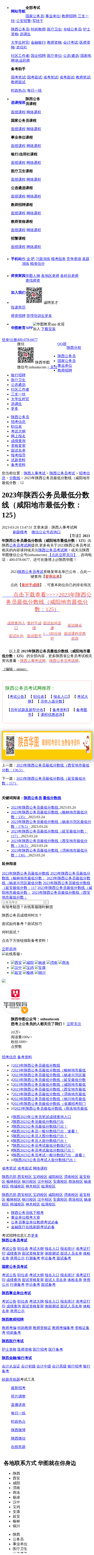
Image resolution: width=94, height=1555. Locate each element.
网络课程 (33, 112)
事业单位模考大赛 (25, 1217)
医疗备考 (55, 1349)
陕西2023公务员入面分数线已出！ (40, 1141)
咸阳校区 (55, 1177)
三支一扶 (18, 394)
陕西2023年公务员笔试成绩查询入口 (42, 1117)
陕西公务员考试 (62, 473)
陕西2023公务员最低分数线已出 (38, 1122)
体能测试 (52, 1253)
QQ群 (62, 344)
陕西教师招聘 (13, 1319)
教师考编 (9, 1328)
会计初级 (28, 1366)
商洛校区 (75, 1181)
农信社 (21, 47)
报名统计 (67, 1249)
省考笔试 (50, 77)
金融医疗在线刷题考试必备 (33, 1227)
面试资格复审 (33, 1253)
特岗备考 (13, 1333)
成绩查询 (18, 441)
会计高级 (59, 1366)
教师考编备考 (63, 1328)
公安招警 (23, 21)
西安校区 (25, 1177)
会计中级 (44, 1366)
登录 (5, 340)
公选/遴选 (71, 56)
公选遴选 (18, 385)
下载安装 (48, 329)
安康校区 (60, 1181)
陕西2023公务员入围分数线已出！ (40, 1136)
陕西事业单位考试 (16, 1293)
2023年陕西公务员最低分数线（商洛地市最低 (51, 1108)
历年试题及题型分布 (26, 710)
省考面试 (67, 77)
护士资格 (9, 1349)
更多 (48, 316)
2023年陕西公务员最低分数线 (35, 807)
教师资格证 (42, 1328)
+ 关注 (52, 367)
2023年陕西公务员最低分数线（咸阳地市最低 (49, 1084)
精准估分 (37, 264)
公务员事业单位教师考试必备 (34, 1222)
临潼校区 (48, 1186)
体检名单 (75, 1280)
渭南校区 (71, 1177)
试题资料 (18, 460)
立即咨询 (9, 949)
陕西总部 (9, 1177)
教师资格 (54, 42)
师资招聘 (18, 316)
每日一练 (34, 90)
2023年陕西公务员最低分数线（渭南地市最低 (49, 1094)
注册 (13, 340)
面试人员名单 (71, 1253)
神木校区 (33, 1186)
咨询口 (55, 532)
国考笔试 (18, 77)
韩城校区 (17, 1186)
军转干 (37, 21)
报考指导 (18, 455)
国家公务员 (35, 16)
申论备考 (48, 1258)
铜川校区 (29, 1181)
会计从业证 (11, 1366)
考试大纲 (18, 431)
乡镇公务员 (72, 29)
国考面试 (34, 77)
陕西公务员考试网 (53, 550)
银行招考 (75, 1366)
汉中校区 (44, 1181)
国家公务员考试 (14, 1267)
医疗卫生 (54, 29)
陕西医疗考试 (13, 1341)
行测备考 (33, 1258)
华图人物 (33, 276)
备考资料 (18, 465)
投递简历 (18, 307)
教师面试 (18, 82)
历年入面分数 (52, 701)
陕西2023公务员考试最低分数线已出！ (44, 1150)
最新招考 (18, 1388)
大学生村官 (20, 42)
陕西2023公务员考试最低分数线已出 (42, 1145)
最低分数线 (52, 798)
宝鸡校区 (40, 1177)
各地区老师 (50, 276)
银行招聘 (18, 375)
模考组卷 (58, 259)
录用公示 (17, 1258)
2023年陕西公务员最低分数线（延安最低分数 (49, 1080)
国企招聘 (38, 56)
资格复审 (18, 446)
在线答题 (18, 1447)
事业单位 (52, 16)
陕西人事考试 (35, 473)
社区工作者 (20, 56)
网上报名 (18, 436)
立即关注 (74, 1024)
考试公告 (17, 697)
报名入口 (60, 697)
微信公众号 (40, 532)
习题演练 (43, 259)
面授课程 (18, 112)
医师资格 (24, 1349)
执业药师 (22, 60)
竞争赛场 (74, 259)
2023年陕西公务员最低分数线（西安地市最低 (49, 1089)
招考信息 (18, 422)
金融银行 (38, 42)
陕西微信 (18, 1438)
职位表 (16, 426)
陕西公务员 (20, 29)
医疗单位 (54, 56)
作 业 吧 (28, 259)
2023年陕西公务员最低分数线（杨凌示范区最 (49, 1075)
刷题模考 (20, 532)
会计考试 (70, 42)
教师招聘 (69, 16)
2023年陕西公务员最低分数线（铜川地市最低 (49, 1099)
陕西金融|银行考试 (17, 1358)
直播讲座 (18, 1405)
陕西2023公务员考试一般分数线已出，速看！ (49, 1155)
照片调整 (18, 1396)
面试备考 (64, 1258)
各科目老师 (69, 276)
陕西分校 (74, 347)
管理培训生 (35, 316)
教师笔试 (83, 77)
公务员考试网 (20, 545)
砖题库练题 (11, 1379)
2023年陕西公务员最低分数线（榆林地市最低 (49, 1070)
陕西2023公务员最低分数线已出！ (40, 1126)
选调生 (25, 34)
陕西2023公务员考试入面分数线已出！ (46, 1160)
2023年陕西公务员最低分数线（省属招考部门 (49, 1104)
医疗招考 (40, 1349)
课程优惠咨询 (52, 715)
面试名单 (18, 450)
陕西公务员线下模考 (27, 1213)
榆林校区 (13, 1181)
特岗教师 (38, 29)
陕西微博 (18, 1430)
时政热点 (18, 90)
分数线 (14, 478)
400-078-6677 (27, 340)
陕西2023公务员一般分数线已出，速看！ (45, 1131)
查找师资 (33, 280)
